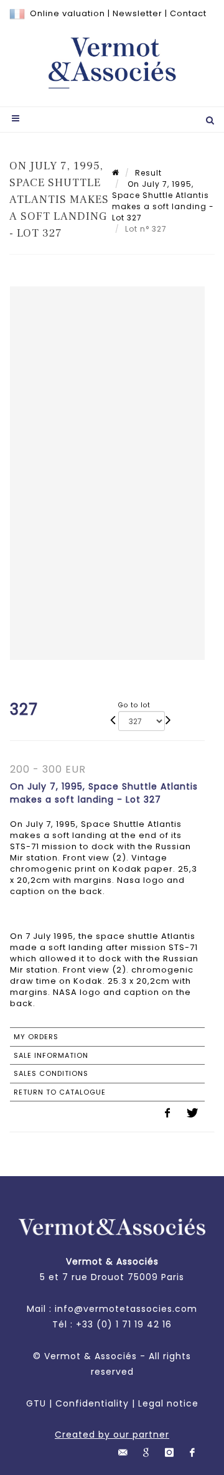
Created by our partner (112, 1434)
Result (148, 172)
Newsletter (137, 13)
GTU (36, 1403)
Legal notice (168, 1403)
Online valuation (67, 13)
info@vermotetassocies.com (126, 1309)
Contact (188, 13)
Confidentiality (92, 1403)
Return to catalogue (60, 1092)
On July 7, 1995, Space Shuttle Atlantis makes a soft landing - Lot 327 (163, 201)
